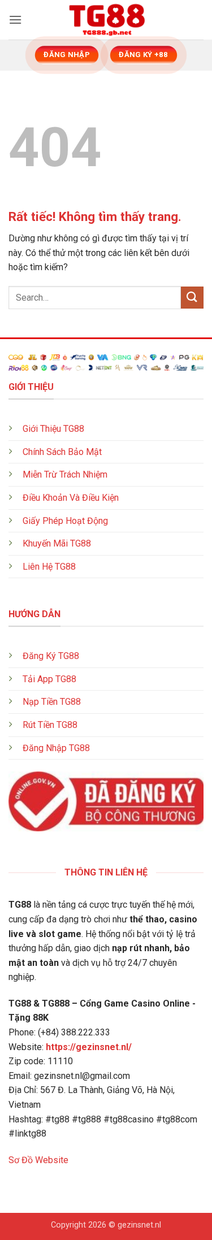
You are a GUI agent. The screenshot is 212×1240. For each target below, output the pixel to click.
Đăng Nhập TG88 (56, 748)
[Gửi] (192, 298)
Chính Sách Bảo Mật (62, 451)
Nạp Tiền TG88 (52, 701)
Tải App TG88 (49, 679)
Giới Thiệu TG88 (53, 428)
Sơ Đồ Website (38, 1160)
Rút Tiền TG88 (50, 724)
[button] (15, 19)
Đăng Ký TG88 (51, 656)
